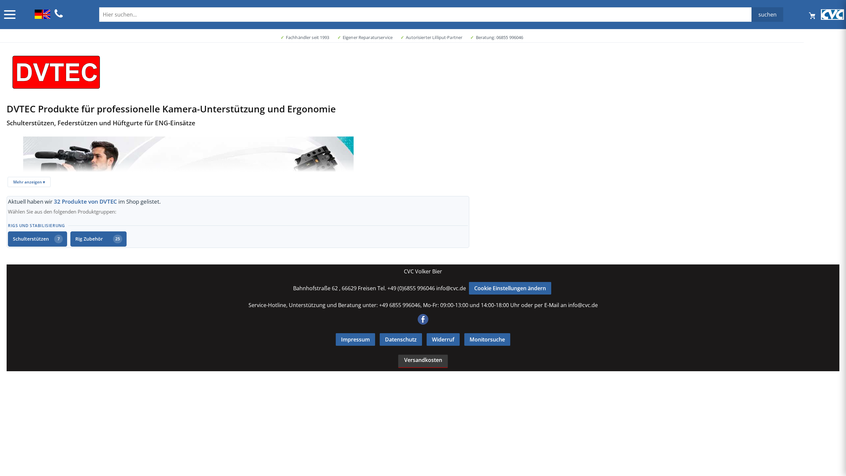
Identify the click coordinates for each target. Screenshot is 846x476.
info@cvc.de (451, 288)
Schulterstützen (36, 239)
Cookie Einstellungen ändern (510, 288)
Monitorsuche (487, 339)
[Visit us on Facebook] (423, 322)
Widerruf (443, 339)
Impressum (355, 339)
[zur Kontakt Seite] (59, 16)
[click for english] (42, 16)
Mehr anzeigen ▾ (29, 182)
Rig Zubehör (97, 239)
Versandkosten (423, 360)
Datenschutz (401, 339)
